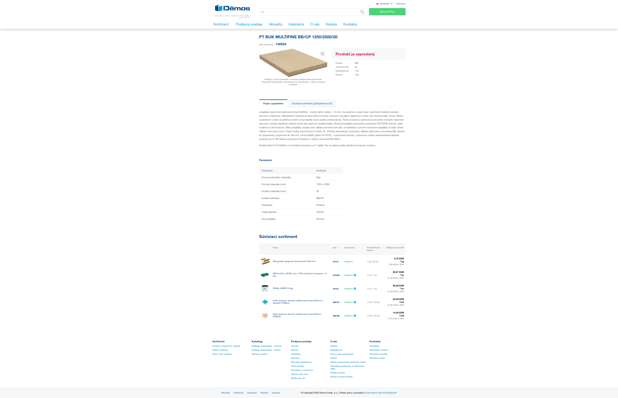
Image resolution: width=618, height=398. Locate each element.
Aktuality (225, 392)
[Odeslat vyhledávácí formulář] (362, 11)
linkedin (264, 392)
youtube (276, 392)
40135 (335, 288)
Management (336, 350)
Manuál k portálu (259, 354)
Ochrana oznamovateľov (341, 376)
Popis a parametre (273, 103)
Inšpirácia (238, 392)
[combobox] (384, 3)
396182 (336, 315)
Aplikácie (295, 358)
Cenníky (295, 346)
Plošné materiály (220, 350)
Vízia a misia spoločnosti (341, 354)
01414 (335, 261)
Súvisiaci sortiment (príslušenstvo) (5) (312, 103)
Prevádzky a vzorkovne (302, 370)
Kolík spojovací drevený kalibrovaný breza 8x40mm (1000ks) (297, 315)
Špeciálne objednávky (301, 362)
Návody (294, 350)
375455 (336, 275)
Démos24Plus (387, 11)
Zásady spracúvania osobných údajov (348, 362)
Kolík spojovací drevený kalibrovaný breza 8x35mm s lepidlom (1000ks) (298, 301)
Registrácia (401, 3)
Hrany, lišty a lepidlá (222, 354)
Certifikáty (295, 354)
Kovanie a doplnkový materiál (226, 346)
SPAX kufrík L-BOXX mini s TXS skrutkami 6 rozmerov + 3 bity (300, 274)
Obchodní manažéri (379, 354)
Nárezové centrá (377, 358)
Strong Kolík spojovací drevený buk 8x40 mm (294, 261)
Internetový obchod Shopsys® (381, 392)
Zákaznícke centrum (379, 350)
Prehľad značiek (337, 372)
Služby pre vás (298, 378)
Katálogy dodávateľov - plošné (266, 350)
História (333, 346)
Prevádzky (374, 346)
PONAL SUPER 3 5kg (283, 288)
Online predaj (297, 366)
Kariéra (333, 358)
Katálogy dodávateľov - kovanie (266, 346)
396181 (336, 302)
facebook (252, 392)
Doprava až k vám (299, 374)
